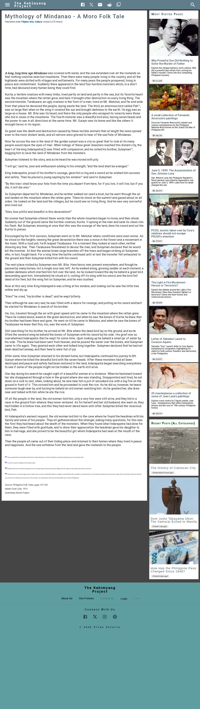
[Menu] (7, 4)
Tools (136, 598)
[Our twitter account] (95, 616)
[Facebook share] (83, 5)
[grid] (174, 504)
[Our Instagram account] (105, 617)
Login (124, 598)
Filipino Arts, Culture (31, 21)
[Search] (192, 4)
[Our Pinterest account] (115, 617)
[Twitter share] (91, 4)
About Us (66, 598)
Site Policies (86, 598)
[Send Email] (100, 5)
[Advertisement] (74, 47)
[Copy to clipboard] (109, 5)
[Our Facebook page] (85, 617)
